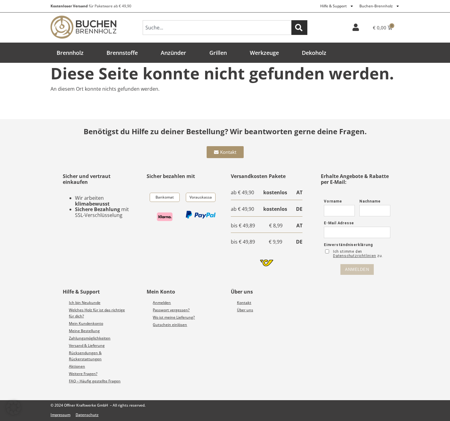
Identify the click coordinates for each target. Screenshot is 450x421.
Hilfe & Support (333, 6)
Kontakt (244, 302)
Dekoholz (314, 52)
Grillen (218, 52)
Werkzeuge (264, 52)
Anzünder (173, 52)
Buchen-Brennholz (376, 6)
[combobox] (217, 27)
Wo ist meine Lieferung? (174, 317)
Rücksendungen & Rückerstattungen (85, 356)
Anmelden (162, 302)
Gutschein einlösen (170, 324)
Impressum (60, 414)
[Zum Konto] (355, 27)
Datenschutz (87, 414)
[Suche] (299, 27)
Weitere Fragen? (83, 373)
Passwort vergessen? (171, 310)
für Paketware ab (91, 6)
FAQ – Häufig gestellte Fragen (95, 381)
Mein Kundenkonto (86, 323)
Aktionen (77, 366)
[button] (13, 407)
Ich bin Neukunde (84, 302)
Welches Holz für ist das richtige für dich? (97, 313)
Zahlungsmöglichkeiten (90, 338)
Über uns (245, 310)
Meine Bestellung (84, 330)
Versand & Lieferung (87, 345)
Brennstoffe (122, 52)
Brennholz (70, 52)
